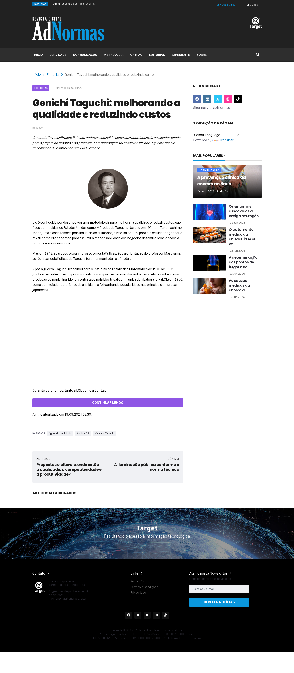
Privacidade (138, 592)
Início (36, 74)
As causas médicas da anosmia (239, 285)
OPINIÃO (136, 54)
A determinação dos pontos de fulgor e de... (243, 262)
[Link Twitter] (218, 99)
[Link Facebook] (197, 99)
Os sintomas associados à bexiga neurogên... (245, 211)
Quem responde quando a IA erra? (74, 3)
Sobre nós (137, 581)
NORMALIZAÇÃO (85, 54)
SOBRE (202, 54)
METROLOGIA (114, 54)
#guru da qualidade (60, 433)
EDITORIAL (157, 54)
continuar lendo (107, 403)
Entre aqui (253, 4)
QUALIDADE (57, 54)
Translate (226, 140)
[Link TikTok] (238, 99)
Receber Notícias (219, 602)
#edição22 (83, 433)
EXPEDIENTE (180, 54)
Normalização (209, 170)
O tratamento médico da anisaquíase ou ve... (242, 236)
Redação (222, 191)
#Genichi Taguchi (104, 433)
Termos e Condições (144, 587)
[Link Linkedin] (207, 99)
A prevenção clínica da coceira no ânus (221, 180)
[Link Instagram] (228, 99)
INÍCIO (38, 54)
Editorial (53, 75)
